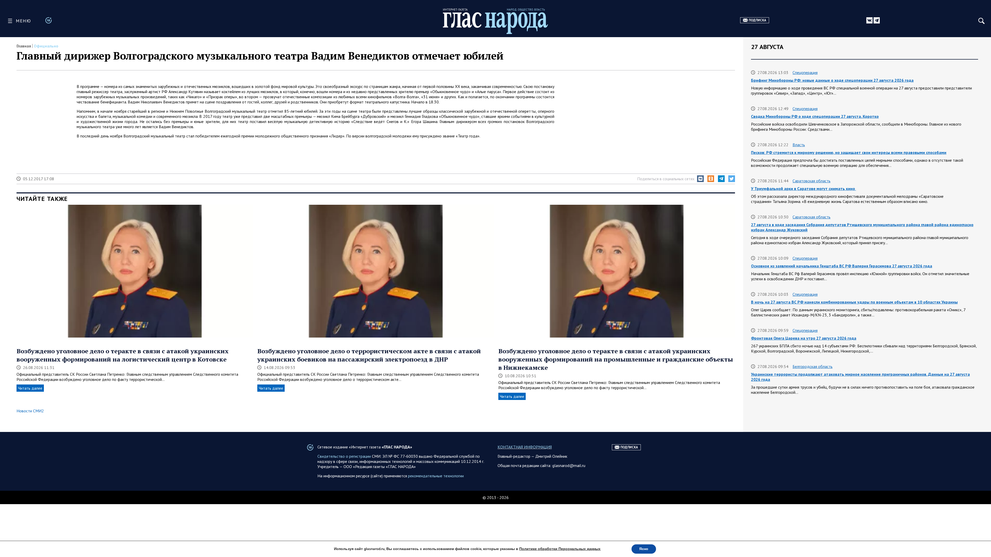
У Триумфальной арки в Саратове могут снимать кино (803, 188)
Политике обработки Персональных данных (560, 548)
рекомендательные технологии (436, 475)
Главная (24, 45)
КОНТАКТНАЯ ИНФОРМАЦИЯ (525, 446)
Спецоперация (805, 72)
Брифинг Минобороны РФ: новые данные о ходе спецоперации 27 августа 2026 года (832, 80)
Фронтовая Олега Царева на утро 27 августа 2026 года (803, 338)
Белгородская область (813, 366)
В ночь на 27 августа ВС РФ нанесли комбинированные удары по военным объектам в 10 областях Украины (854, 302)
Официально (46, 45)
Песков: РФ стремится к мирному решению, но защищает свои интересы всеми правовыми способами (848, 152)
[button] (700, 178)
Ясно (643, 548)
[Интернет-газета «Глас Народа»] (495, 23)
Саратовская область (811, 180)
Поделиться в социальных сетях (665, 178)
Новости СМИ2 (30, 410)
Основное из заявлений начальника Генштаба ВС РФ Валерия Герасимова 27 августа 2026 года (841, 265)
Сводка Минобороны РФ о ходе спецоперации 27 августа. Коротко (815, 116)
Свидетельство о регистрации (344, 456)
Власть (799, 144)
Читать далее (30, 388)
